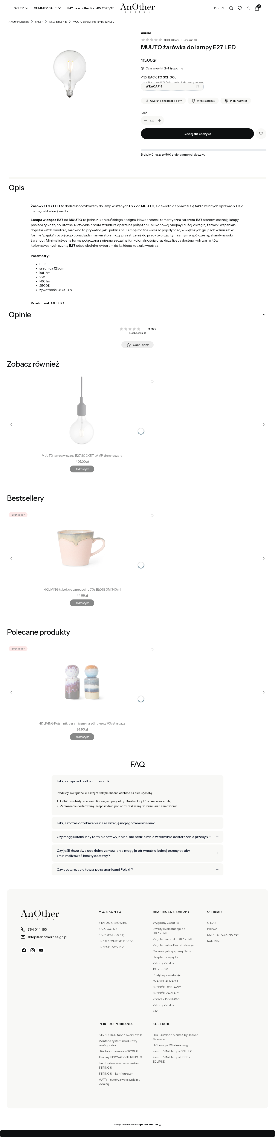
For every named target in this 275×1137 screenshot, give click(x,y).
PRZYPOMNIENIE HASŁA (116, 941)
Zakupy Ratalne (163, 963)
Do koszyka (82, 469)
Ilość (144, 113)
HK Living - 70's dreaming (170, 1045)
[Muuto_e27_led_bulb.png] (71, 73)
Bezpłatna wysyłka (166, 957)
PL (215, 7)
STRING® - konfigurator (116, 1074)
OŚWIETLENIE (58, 21)
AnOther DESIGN (19, 21)
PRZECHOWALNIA (111, 947)
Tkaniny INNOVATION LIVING (119, 1057)
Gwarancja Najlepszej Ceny (172, 951)
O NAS (211, 923)
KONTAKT (214, 941)
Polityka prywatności (167, 975)
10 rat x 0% (160, 969)
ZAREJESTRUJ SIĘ (111, 935)
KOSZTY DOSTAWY (166, 999)
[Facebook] (24, 950)
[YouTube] (41, 950)
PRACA (212, 929)
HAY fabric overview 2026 (117, 1051)
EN (222, 7)
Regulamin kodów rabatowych (174, 945)
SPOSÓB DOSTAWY (167, 987)
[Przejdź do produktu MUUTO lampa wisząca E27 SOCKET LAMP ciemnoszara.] (82, 414)
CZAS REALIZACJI (165, 981)
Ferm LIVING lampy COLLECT (173, 1051)
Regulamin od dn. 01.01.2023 (172, 939)
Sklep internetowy (136, 1124)
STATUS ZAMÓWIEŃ (113, 923)
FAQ (156, 1011)
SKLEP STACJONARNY (223, 935)
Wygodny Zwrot (164, 923)
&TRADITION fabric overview (119, 1035)
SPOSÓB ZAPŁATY (166, 993)
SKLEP (39, 21)
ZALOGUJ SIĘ (108, 929)
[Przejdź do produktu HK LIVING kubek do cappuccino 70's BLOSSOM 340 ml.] (82, 548)
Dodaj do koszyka (197, 134)
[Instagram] (32, 950)
